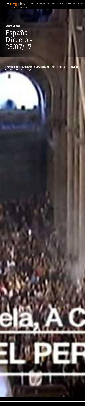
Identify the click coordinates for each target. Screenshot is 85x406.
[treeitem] (38, 4)
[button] (7, 4)
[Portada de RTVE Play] (18, 4)
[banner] (20, 4)
